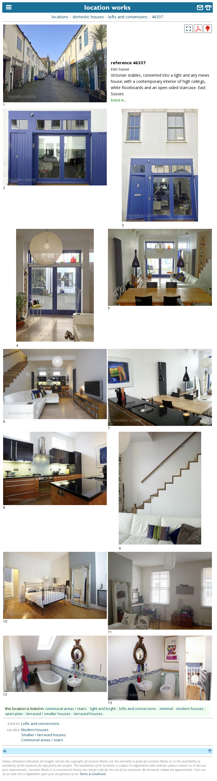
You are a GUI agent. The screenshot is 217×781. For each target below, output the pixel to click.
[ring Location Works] (208, 8)
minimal (166, 708)
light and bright (103, 708)
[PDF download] (198, 31)
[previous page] (5, 751)
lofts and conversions (127, 16)
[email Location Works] (200, 8)
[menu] (7, 7)
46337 (157, 16)
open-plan (14, 713)
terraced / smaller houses (48, 713)
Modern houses (35, 729)
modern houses (190, 708)
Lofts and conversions (40, 723)
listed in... (119, 100)
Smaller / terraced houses (43, 734)
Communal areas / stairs (42, 739)
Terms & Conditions (93, 774)
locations (60, 16)
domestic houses (88, 16)
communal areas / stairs (66, 708)
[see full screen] (188, 29)
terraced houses (88, 713)
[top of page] (210, 751)
